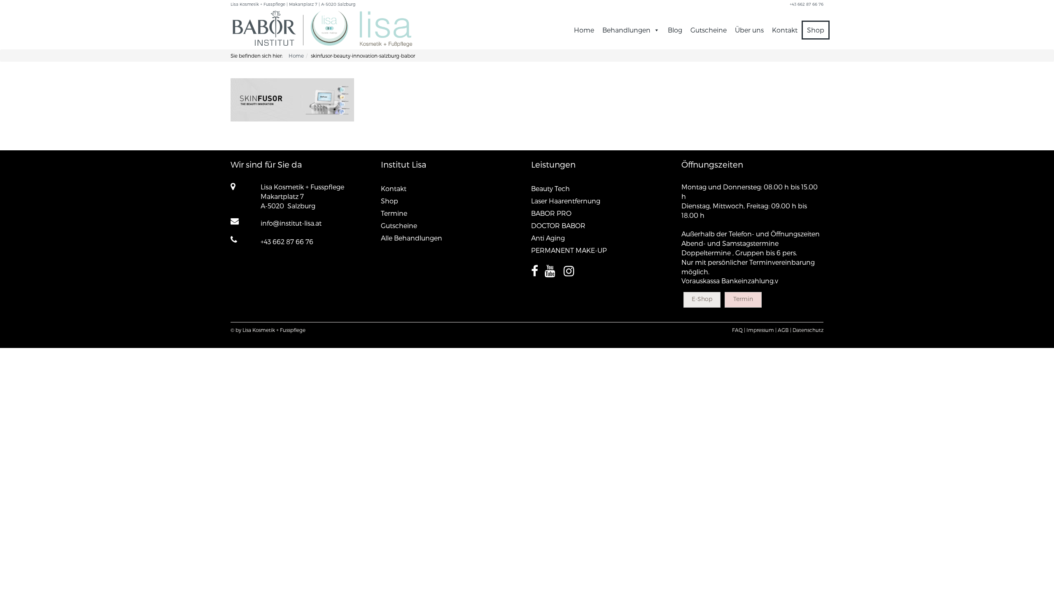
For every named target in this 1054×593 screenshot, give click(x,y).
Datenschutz (808, 330)
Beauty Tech (550, 188)
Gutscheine (708, 30)
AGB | (784, 330)
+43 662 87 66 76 (287, 241)
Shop (815, 30)
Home (584, 30)
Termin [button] (743, 298)
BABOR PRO (551, 213)
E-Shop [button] (702, 298)
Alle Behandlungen (411, 238)
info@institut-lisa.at (291, 223)
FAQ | (738, 330)
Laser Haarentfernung (565, 201)
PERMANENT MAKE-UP (569, 250)
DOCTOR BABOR (558, 225)
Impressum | (761, 330)
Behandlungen (626, 30)
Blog (675, 30)
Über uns (749, 30)
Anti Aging (548, 238)
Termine (394, 213)
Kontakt (784, 30)
